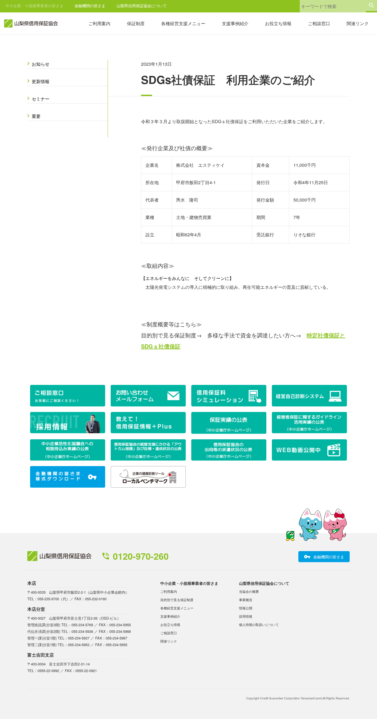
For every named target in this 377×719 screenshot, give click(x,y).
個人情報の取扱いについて (259, 624)
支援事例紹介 (235, 23)
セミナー (40, 99)
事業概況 (245, 599)
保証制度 (136, 23)
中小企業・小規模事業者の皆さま (34, 5)
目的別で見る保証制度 (176, 599)
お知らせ (40, 64)
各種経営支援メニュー (183, 23)
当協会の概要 (249, 591)
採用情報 (245, 616)
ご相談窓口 (319, 23)
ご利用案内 (99, 23)
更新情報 (40, 81)
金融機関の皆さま (90, 5)
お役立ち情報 (278, 23)
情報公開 (245, 608)
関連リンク (358, 23)
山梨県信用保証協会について (141, 5)
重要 (36, 116)
